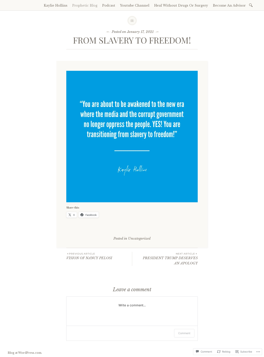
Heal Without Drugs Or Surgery (181, 5)
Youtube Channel (134, 5)
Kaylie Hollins (55, 5)
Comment (184, 333)
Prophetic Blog (84, 5)
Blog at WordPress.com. (25, 352)
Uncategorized (139, 239)
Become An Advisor (229, 5)
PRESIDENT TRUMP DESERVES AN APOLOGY (170, 258)
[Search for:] (251, 5)
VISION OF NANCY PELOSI (89, 256)
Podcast (108, 5)
